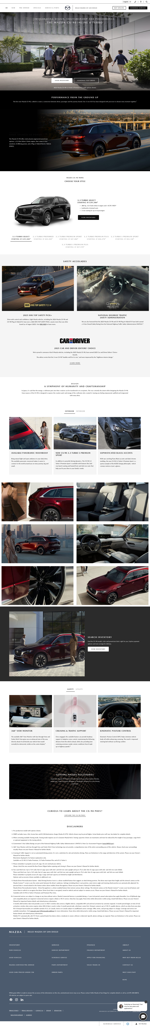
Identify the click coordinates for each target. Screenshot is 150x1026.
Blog (125, 979)
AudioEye (29, 1015)
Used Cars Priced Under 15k (21, 972)
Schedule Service (59, 957)
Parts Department (60, 965)
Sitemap (48, 1010)
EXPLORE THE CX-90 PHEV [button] (75, 815)
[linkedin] (22, 999)
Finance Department (96, 950)
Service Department (60, 950)
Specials (37, 7)
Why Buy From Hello (132, 957)
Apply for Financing (96, 957)
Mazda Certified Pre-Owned (21, 965)
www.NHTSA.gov (108, 843)
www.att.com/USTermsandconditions (42, 911)
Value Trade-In (93, 965)
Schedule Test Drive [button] (86, 80)
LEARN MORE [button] (75, 788)
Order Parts (57, 972)
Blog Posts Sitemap (17, 1015)
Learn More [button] (75, 363)
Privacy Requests (27, 1010)
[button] (147, 2)
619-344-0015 (133, 993)
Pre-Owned (24, 7)
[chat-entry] (143, 1017)
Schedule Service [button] (138, 8)
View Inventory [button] (62, 80)
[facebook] (11, 999)
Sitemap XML (58, 1010)
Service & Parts (52, 7)
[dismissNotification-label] (146, 1002)
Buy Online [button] (119, 8)
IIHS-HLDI (43, 324)
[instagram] (16, 999)
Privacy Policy (14, 1010)
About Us (127, 950)
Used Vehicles (15, 957)
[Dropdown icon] (135, 2)
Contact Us (128, 965)
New (13, 7)
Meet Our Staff (129, 972)
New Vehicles (15, 950)
